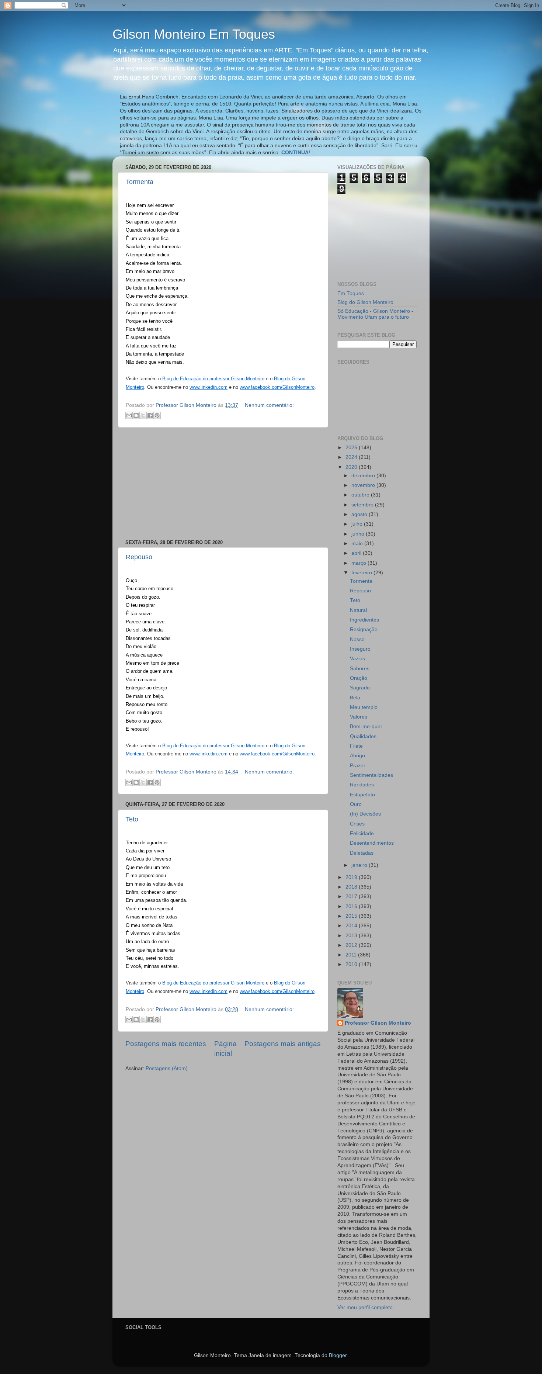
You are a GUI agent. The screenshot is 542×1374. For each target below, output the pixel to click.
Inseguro (360, 649)
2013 (352, 935)
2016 (352, 906)
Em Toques (350, 293)
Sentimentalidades (371, 775)
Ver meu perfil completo (365, 1307)
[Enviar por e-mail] (129, 415)
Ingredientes (364, 620)
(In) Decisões (365, 814)
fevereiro (362, 572)
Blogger (338, 1355)
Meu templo (364, 707)
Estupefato (362, 794)
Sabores (359, 668)
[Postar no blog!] (136, 415)
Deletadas (362, 853)
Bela (355, 697)
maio (357, 543)
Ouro (356, 804)
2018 (352, 887)
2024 (352, 457)
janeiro (360, 865)
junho (358, 534)
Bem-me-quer (366, 726)
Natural (358, 610)
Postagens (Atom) (167, 1068)
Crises (357, 824)
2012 (352, 945)
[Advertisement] (223, 483)
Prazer (357, 765)
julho (357, 524)
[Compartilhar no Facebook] (150, 415)
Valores (358, 717)
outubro (361, 495)
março (359, 563)
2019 (352, 877)
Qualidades (363, 736)
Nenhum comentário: (269, 405)
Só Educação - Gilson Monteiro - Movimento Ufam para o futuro (375, 314)
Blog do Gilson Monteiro (365, 302)
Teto (132, 819)
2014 (352, 925)
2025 (352, 447)
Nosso (357, 639)
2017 (352, 896)
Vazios (357, 658)
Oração (358, 678)
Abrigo (357, 755)
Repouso (139, 557)
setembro (363, 505)
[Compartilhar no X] (143, 415)
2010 (352, 964)
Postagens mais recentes (165, 1044)
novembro (363, 485)
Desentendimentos (372, 843)
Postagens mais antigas (282, 1044)
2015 (352, 916)
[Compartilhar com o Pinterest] (157, 415)
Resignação (364, 629)
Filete (356, 746)
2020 (352, 467)
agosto (360, 514)
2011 (351, 955)
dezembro (363, 475)
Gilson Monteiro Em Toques (193, 34)
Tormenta (139, 182)
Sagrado (360, 688)
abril (357, 553)
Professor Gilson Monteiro (378, 1023)
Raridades (362, 785)
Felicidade (362, 833)
